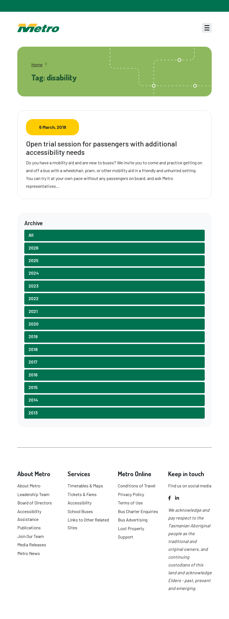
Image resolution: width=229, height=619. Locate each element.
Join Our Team (30, 536)
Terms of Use (130, 502)
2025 (33, 260)
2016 (33, 374)
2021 (33, 311)
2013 (33, 412)
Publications (29, 527)
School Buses (80, 511)
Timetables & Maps (85, 485)
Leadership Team (33, 494)
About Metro (28, 485)
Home (36, 64)
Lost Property (131, 528)
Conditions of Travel (136, 485)
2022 (33, 298)
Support (125, 536)
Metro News (28, 553)
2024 (33, 273)
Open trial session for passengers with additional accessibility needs (101, 147)
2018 (33, 349)
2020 (33, 323)
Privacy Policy (131, 494)
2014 (33, 399)
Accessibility (80, 502)
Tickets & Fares (82, 494)
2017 (32, 361)
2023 (33, 285)
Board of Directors (34, 502)
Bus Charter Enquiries (138, 511)
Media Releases (31, 544)
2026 (33, 247)
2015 (33, 387)
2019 (33, 336)
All (31, 235)
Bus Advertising (132, 519)
